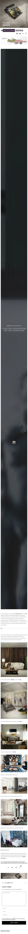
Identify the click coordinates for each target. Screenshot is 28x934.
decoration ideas (7, 861)
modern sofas (18, 613)
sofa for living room (22, 863)
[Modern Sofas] (13, 30)
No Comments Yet (9, 882)
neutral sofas (13, 863)
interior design (15, 861)
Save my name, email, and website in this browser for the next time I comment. (13, 919)
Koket (12, 325)
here (20, 679)
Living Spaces (17, 325)
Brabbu (9, 325)
